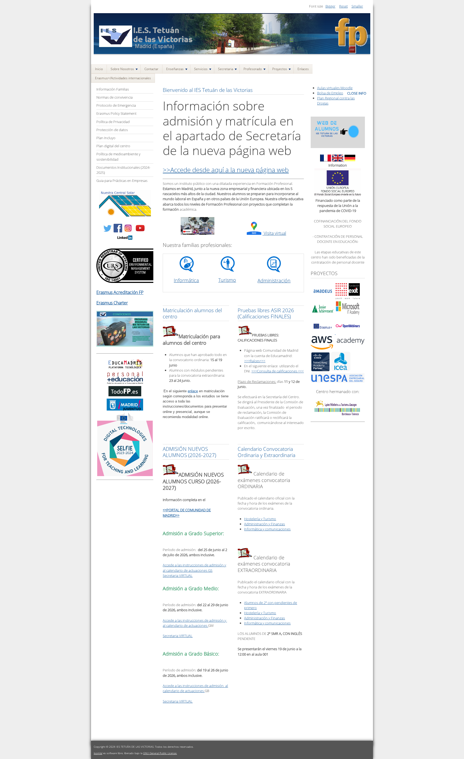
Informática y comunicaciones (267, 529)
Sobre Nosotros (122, 69)
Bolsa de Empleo (330, 93)
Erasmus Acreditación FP (119, 292)
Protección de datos (112, 129)
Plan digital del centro (113, 145)
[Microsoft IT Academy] (348, 315)
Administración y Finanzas (264, 523)
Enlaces (303, 69)
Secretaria (225, 69)
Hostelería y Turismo (260, 518)
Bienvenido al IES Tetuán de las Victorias (208, 89)
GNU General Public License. (160, 753)
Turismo (227, 280)
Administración (274, 280)
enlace (193, 391)
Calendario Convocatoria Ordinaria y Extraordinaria (266, 452)
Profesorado (253, 69)
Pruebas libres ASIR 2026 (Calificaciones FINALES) (266, 313)
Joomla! (98, 753)
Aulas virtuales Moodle (335, 87)
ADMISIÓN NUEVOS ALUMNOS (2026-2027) (189, 452)
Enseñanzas (175, 69)
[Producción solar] (125, 215)
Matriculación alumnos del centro (192, 313)
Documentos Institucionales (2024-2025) (123, 170)
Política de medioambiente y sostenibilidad (118, 156)
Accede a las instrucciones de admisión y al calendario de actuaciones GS (194, 568)
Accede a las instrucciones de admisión (193, 685)
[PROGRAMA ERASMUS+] (124, 345)
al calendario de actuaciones (185, 625)
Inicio (99, 69)
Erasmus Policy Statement (116, 113)
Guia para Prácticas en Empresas (121, 180)
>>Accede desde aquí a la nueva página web (226, 169)
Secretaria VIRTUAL (178, 575)
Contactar (151, 69)
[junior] (323, 315)
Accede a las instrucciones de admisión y (195, 620)
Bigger (330, 6)
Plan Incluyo (105, 137)
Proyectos (279, 69)
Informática (186, 280)
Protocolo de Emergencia (116, 105)
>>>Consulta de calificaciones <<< (277, 371)
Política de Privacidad (113, 121)
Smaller (357, 6)
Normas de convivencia (114, 97)
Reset (343, 6)
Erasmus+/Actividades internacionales (123, 78)
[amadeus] (323, 298)
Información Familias (112, 89)
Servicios (201, 69)
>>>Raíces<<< (254, 360)
